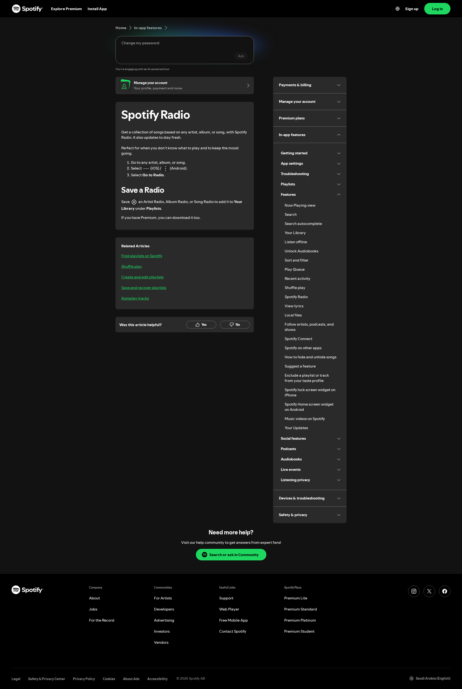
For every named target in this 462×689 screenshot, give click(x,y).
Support (226, 598)
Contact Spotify (232, 631)
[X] (429, 591)
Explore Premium (66, 8)
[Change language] (397, 9)
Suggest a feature (300, 366)
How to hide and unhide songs (310, 357)
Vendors (161, 642)
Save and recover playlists (143, 287)
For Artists (163, 598)
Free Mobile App (233, 620)
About (94, 598)
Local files (293, 315)
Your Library (295, 232)
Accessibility (157, 678)
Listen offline (296, 241)
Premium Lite (295, 598)
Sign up (411, 8)
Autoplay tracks (135, 298)
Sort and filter (296, 260)
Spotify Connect (298, 338)
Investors (162, 631)
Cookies (109, 678)
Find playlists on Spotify (141, 255)
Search (291, 214)
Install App (97, 8)
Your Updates (296, 427)
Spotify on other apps (303, 347)
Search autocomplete (303, 223)
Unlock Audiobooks (301, 251)
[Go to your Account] (246, 85)
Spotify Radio (296, 296)
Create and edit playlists (142, 277)
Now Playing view (300, 205)
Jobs (93, 609)
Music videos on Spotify (305, 418)
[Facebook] (444, 591)
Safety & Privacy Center (46, 678)
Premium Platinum (300, 620)
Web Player (229, 609)
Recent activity (297, 278)
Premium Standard (300, 609)
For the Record (101, 620)
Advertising (164, 620)
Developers (164, 609)
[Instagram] (414, 591)
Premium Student (299, 631)
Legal (16, 678)
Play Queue (295, 269)
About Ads (131, 678)
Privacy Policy (84, 678)
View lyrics (294, 305)
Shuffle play (131, 266)
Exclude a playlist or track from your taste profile (307, 378)
